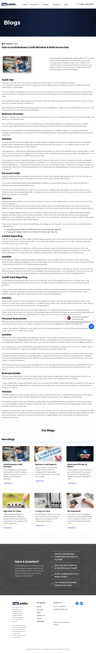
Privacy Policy (58, 622)
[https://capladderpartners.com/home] (20, 603)
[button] (38, 4)
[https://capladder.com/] (9, 4)
